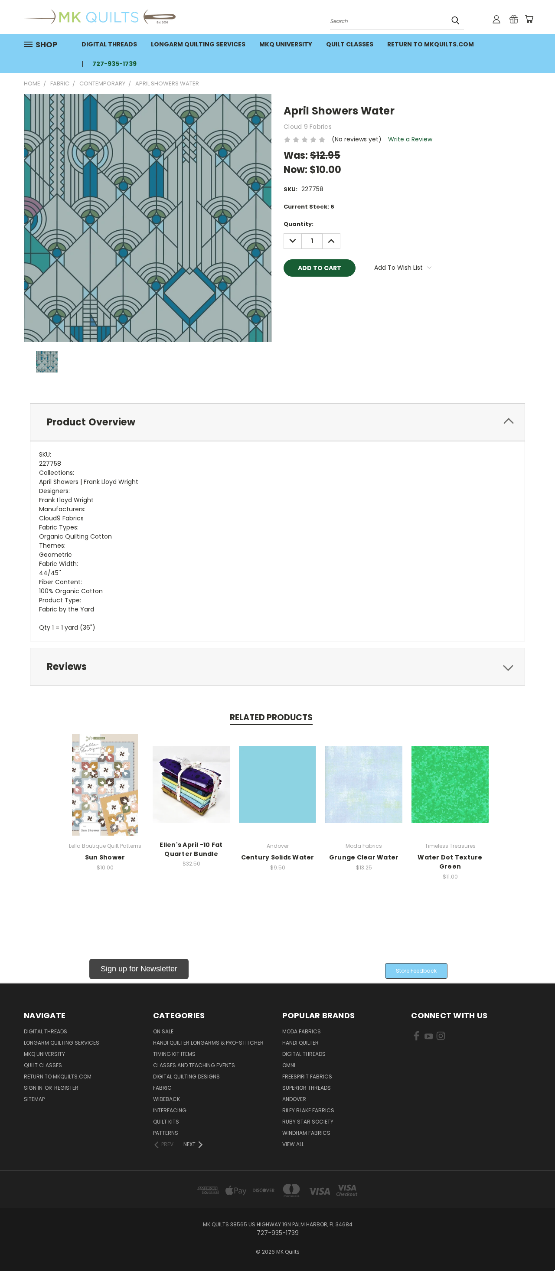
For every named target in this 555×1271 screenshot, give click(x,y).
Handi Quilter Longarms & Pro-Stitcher (208, 1042)
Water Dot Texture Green (450, 862)
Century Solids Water (277, 857)
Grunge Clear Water (364, 857)
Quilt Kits (166, 1121)
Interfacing (169, 1110)
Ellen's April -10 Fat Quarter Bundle (191, 849)
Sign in (34, 1087)
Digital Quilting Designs (186, 1076)
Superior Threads (306, 1087)
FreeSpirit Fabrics (307, 1076)
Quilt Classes (349, 44)
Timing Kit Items (174, 1054)
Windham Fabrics (306, 1133)
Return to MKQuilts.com (430, 44)
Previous (532, 1244)
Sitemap (34, 1099)
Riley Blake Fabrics (308, 1110)
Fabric (162, 1087)
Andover (294, 1099)
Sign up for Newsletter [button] (139, 968)
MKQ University (285, 44)
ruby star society (307, 1121)
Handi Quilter (300, 1042)
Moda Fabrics (301, 1031)
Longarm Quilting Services (198, 44)
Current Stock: (309, 207)
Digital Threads (109, 44)
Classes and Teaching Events (194, 1065)
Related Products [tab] (271, 717)
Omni (288, 1065)
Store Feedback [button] (416, 970)
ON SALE (163, 1031)
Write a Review (410, 139)
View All (293, 1144)
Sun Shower (105, 857)
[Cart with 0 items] (529, 19)
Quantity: (298, 224)
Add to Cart (105, 791)
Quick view (105, 775)
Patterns (165, 1133)
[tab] (277, 422)
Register (66, 1087)
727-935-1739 (114, 63)
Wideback (166, 1099)
